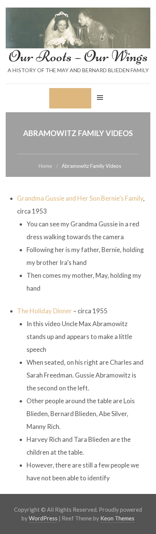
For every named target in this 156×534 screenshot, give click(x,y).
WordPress (43, 518)
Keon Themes (117, 518)
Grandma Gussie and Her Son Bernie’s (71, 198)
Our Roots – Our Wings (78, 56)
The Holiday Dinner (44, 311)
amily (135, 198)
